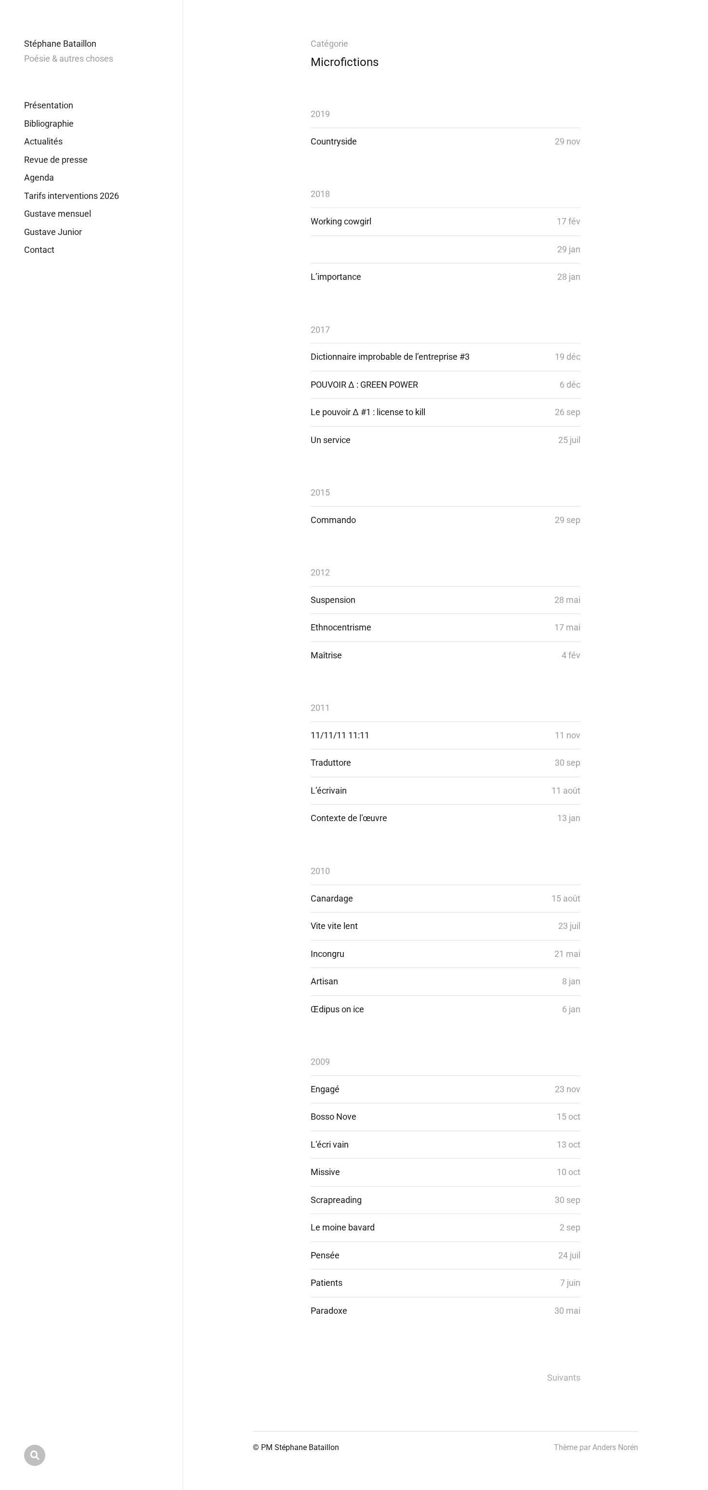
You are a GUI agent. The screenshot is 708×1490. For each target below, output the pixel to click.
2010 (320, 871)
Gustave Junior (53, 232)
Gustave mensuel (57, 214)
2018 (320, 194)
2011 (320, 708)
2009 (320, 1062)
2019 (320, 114)
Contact (39, 250)
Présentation (48, 105)
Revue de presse (56, 160)
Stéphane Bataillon (60, 44)
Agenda (39, 177)
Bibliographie (49, 123)
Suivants (563, 1377)
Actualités (43, 141)
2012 (320, 572)
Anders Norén (615, 1447)
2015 (320, 492)
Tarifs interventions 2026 (71, 196)
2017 (320, 330)
